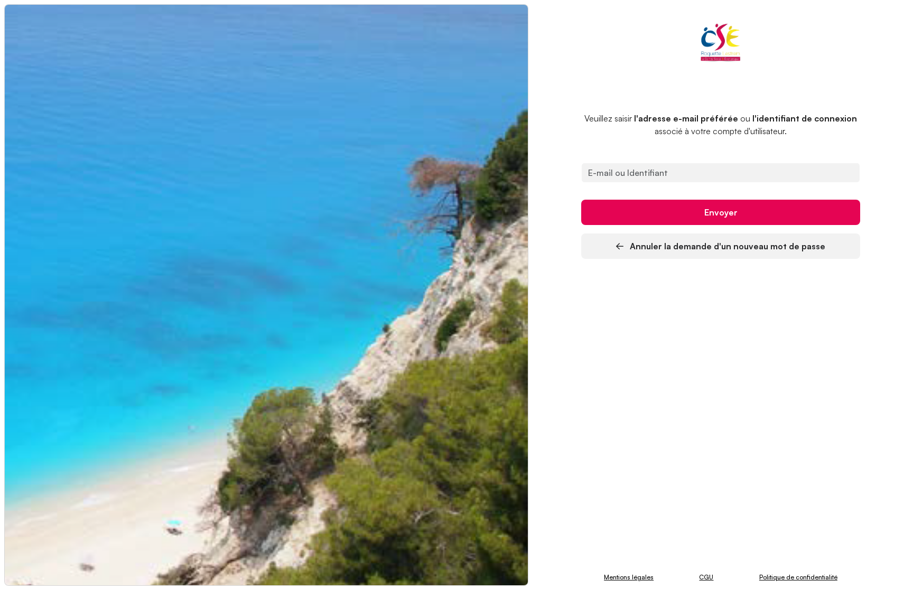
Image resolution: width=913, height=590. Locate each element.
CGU (706, 577)
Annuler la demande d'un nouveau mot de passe (726, 246)
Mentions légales (629, 577)
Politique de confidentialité (798, 577)
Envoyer (721, 212)
